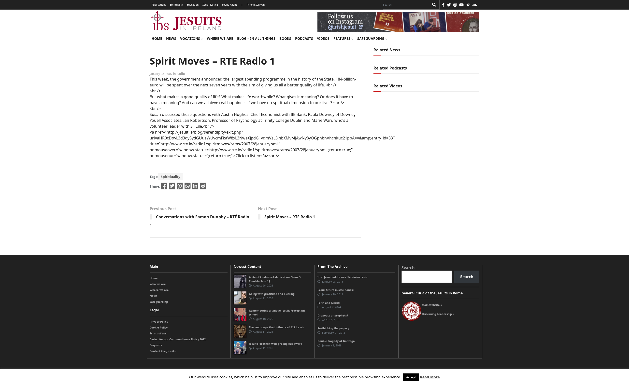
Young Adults (229, 4)
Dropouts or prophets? (332, 315)
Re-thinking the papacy (333, 328)
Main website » (432, 305)
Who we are (158, 284)
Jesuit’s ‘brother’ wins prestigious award (275, 343)
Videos (323, 38)
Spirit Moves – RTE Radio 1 (289, 216)
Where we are (220, 38)
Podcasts (304, 38)
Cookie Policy (159, 327)
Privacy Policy (159, 321)
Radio (180, 74)
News (171, 38)
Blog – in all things (256, 38)
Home (157, 38)
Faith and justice (328, 302)
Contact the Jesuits (162, 351)
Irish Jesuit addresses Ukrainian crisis (342, 277)
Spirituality (176, 4)
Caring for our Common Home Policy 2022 (178, 339)
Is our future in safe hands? (335, 290)
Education (193, 4)
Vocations (190, 38)
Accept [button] (411, 377)
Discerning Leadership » (438, 314)
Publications (159, 4)
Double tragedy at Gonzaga (336, 341)
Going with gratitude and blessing (272, 294)
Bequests (156, 345)
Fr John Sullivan (256, 4)
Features (342, 38)
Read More (430, 376)
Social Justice (210, 4)
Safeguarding (371, 38)
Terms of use (158, 333)
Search (408, 267)
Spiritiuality (170, 176)
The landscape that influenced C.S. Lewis (276, 327)
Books (285, 38)
